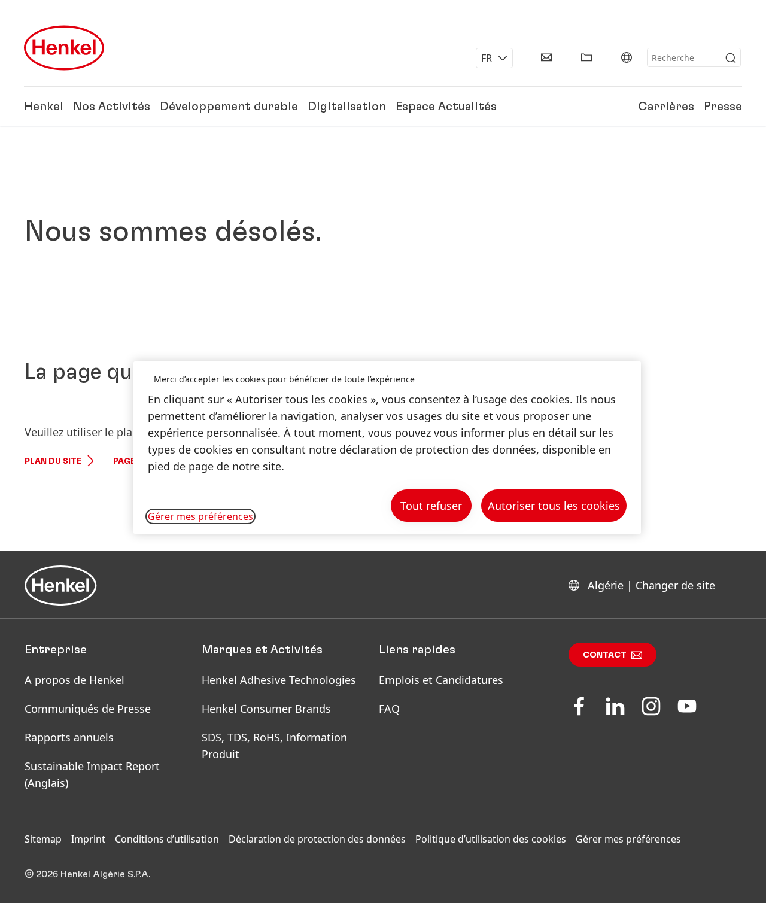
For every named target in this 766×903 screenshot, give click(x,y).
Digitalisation (347, 106)
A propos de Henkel (74, 680)
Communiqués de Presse (88, 708)
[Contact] (546, 57)
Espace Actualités (446, 106)
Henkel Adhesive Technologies (279, 680)
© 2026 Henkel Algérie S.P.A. (87, 874)
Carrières (666, 106)
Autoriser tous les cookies (554, 505)
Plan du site (53, 461)
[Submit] (730, 58)
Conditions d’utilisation (167, 839)
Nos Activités (111, 106)
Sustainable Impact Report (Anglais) (92, 774)
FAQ (389, 708)
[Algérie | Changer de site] (626, 57)
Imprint (88, 839)
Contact (605, 655)
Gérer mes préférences (628, 839)
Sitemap (43, 839)
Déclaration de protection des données (317, 839)
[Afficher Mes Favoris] (586, 57)
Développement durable (229, 106)
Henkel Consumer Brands (266, 708)
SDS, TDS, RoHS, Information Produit (274, 745)
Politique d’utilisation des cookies (490, 839)
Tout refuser (431, 505)
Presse (723, 106)
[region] (387, 447)
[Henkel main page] (64, 48)
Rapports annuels (69, 737)
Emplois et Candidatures (441, 680)
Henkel (43, 106)
